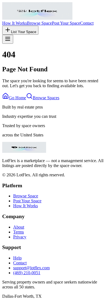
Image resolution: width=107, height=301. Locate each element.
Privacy (19, 237)
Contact (87, 23)
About (18, 227)
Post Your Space (66, 23)
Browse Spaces (46, 97)
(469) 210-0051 (26, 272)
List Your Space (23, 32)
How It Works (14, 23)
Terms (18, 232)
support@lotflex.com (31, 267)
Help (17, 258)
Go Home (17, 97)
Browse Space (39, 23)
